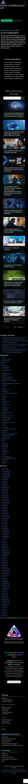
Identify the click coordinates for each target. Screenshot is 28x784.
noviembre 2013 (6, 601)
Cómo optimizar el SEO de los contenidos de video (14, 344)
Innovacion (5, 411)
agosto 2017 (5, 538)
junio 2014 (4, 593)
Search (23, 98)
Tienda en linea (5, 451)
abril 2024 (4, 482)
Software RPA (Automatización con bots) (12, 745)
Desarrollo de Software (7, 378)
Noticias (4, 425)
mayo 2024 (5, 481)
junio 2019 (4, 505)
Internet (4, 414)
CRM (3, 372)
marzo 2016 (5, 564)
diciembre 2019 (6, 499)
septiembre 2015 (6, 573)
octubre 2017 (5, 534)
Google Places (5, 401)
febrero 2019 (5, 512)
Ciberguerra (5, 365)
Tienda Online (5, 755)
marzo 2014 (5, 594)
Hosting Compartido (7, 699)
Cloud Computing (6, 723)
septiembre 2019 (6, 502)
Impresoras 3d (5, 407)
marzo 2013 (5, 614)
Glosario (4, 398)
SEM (3, 440)
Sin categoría (5, 445)
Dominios (4, 386)
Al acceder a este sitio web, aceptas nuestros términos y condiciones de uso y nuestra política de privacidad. (14, 771)
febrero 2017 (5, 547)
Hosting (4, 406)
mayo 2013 (4, 611)
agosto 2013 (5, 606)
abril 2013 (4, 612)
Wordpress (4, 463)
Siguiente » (20, 327)
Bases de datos (6, 360)
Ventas (4, 454)
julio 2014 (4, 591)
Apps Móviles (5, 737)
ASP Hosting (5, 710)
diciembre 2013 (6, 599)
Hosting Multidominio (7, 701)
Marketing (4, 753)
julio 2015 (4, 577)
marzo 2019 (5, 510)
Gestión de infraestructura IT (9, 738)
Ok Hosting (5, 427)
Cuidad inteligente (6, 373)
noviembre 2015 (6, 570)
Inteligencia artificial (7, 412)
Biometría (4, 362)
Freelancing (5, 396)
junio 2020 (4, 492)
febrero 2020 (5, 495)
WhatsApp (4, 461)
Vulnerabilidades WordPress (9, 458)
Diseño (4, 382)
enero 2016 (5, 567)
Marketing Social (6, 419)
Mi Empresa (5, 420)
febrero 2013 (5, 615)
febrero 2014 (5, 596)
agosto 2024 (5, 478)
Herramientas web (6, 404)
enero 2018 (5, 529)
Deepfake (4, 375)
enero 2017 (5, 549)
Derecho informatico (7, 377)
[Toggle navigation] (25, 2)
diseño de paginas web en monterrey (11, 383)
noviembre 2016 (6, 552)
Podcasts (4, 432)
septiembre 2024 (6, 476)
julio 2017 (4, 539)
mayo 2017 (4, 542)
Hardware (4, 403)
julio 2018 (4, 520)
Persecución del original (10, 30)
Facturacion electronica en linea (10, 393)
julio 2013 (4, 607)
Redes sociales (5, 438)
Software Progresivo (7, 740)
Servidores (4, 443)
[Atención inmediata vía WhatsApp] (14, 644)
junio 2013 (4, 609)
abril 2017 (4, 544)
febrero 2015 (5, 581)
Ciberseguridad (5, 367)
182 (15, 327)
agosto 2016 (5, 555)
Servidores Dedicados (7, 719)
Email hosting (5, 713)
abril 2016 (4, 562)
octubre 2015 (5, 572)
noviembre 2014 (6, 585)
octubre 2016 (5, 554)
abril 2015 (4, 580)
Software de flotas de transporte (10, 743)
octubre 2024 (5, 474)
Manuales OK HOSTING (8, 416)
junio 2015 (4, 578)
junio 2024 (4, 479)
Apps (3, 357)
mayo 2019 (5, 507)
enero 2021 (5, 491)
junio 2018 (4, 521)
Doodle (4, 388)
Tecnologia (5, 450)
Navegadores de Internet (8, 422)
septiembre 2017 (6, 536)
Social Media (5, 446)
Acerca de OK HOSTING (14, 682)
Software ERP (5, 742)
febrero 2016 (5, 565)
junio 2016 (4, 559)
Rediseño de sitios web (7, 757)
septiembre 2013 (6, 604)
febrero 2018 (5, 528)
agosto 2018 (5, 518)
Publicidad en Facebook (8, 435)
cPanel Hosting (5, 709)
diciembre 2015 (6, 568)
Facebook (4, 391)
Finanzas (4, 394)
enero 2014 (5, 598)
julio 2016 (4, 557)
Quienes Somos (6, 437)
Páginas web (5, 430)
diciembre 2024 (6, 471)
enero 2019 (5, 513)
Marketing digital (6, 417)
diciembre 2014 (6, 583)
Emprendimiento (6, 390)
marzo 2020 (5, 494)
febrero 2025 (5, 469)
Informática (5, 409)
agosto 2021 (5, 489)
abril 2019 (4, 508)
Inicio (2, 25)
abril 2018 (4, 525)
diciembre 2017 (6, 531)
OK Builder (4, 698)
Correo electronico (7, 370)
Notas (3, 424)
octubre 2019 (5, 500)
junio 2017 (4, 541)
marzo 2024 (5, 484)
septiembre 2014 (6, 588)
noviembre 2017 (6, 533)
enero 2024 (5, 486)
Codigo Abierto (6, 369)
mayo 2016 (5, 560)
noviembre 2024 (6, 473)
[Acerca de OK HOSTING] (14, 683)
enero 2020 (5, 497)
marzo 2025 (5, 468)
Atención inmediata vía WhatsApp (14, 642)
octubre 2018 (5, 515)
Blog (3, 364)
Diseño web (5, 385)
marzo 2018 (5, 526)
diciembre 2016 (6, 551)
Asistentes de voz (6, 359)
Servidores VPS (5, 721)
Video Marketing (6, 456)
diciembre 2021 (6, 487)
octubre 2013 (5, 602)
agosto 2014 (5, 589)
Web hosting (5, 459)
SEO (3, 442)
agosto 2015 (5, 575)
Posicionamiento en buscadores (10, 433)
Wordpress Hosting (6, 707)
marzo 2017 (5, 546)
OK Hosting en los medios (8, 429)
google (4, 399)
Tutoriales (4, 453)
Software (4, 448)
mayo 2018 (5, 523)
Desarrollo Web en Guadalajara (9, 380)
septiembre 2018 (6, 517)
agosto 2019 (5, 504)
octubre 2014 (5, 586)
